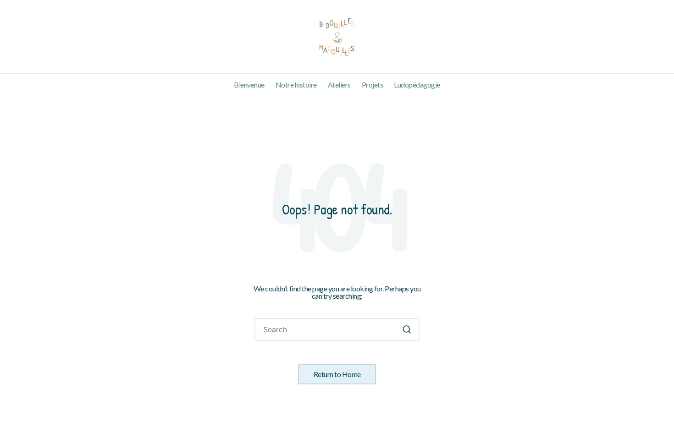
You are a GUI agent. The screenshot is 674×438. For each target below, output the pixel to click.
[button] (407, 329)
